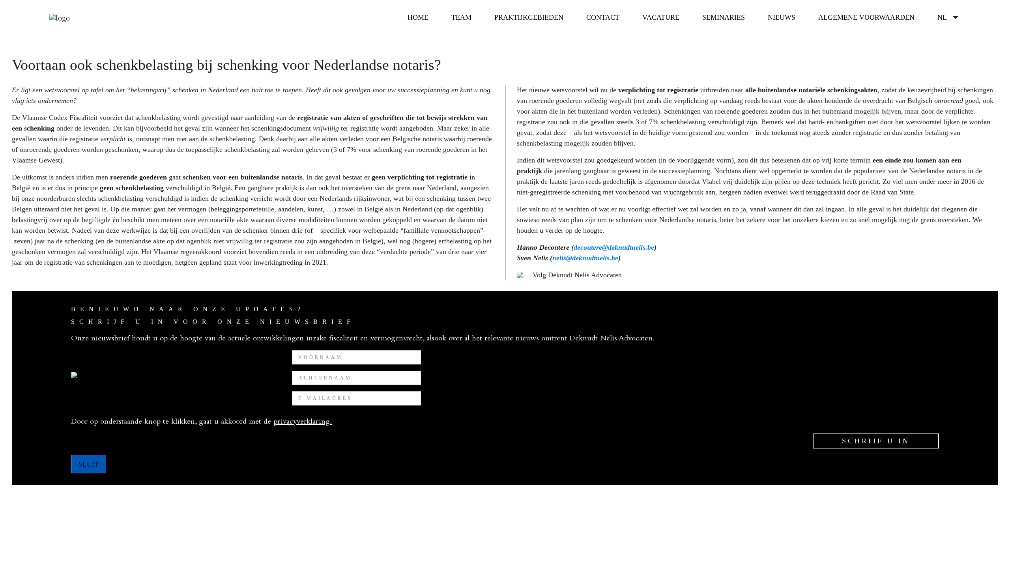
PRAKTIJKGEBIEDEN (528, 17)
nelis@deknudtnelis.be (585, 258)
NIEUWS (781, 17)
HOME (418, 17)
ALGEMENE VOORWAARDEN (866, 17)
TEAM (461, 17)
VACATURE (660, 17)
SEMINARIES (723, 17)
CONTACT (602, 17)
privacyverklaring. (302, 422)
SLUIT (89, 464)
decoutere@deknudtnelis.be (614, 247)
